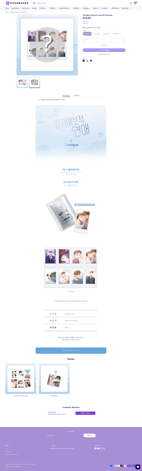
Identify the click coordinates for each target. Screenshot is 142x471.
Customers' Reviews (11, 454)
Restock (34, 8)
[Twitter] (104, 448)
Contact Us (8, 452)
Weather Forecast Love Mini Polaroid (18, 12)
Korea (86, 21)
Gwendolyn (54, 396)
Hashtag (76, 8)
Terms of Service (17, 464)
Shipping (76, 95)
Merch (86, 23)
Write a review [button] (85, 413)
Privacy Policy (25, 464)
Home (7, 8)
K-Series (52, 8)
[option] (47, 45)
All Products (115, 8)
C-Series (42, 8)
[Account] (130, 3)
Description (66, 95)
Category (86, 8)
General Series (64, 8)
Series (95, 8)
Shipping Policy (8, 464)
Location (104, 8)
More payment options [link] (104, 54)
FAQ (6, 449)
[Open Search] (34, 3)
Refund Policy (32, 464)
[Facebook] (96, 448)
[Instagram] (101, 448)
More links (125, 8)
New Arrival (25, 8)
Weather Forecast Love (21, 396)
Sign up (89, 435)
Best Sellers (15, 8)
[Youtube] (98, 448)
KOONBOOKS (16, 466)
